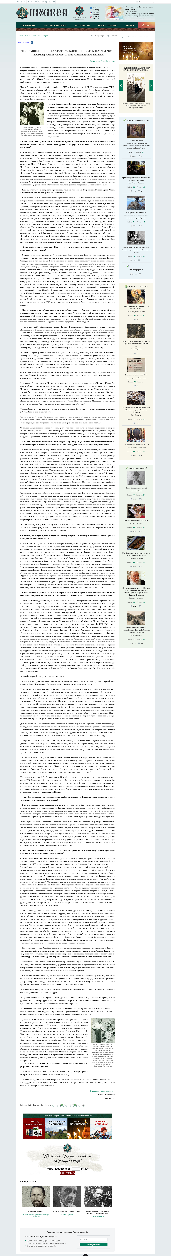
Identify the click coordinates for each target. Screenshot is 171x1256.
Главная (20, 36)
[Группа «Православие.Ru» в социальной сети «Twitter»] (28, 2)
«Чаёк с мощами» (136, 140)
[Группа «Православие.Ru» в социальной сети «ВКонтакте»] (17, 2)
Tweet (19, 42)
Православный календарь (79, 18)
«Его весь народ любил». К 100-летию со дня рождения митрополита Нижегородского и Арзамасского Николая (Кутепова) (136, 591)
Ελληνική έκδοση (96, 9)
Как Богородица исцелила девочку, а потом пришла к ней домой (136, 554)
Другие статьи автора (138, 120)
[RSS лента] (50, 2)
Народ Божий (36, 36)
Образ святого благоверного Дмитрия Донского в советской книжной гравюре (136, 343)
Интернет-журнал (82, 25)
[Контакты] (53, 2)
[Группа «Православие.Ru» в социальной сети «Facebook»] (25, 2)
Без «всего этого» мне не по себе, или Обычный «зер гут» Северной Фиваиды (136, 409)
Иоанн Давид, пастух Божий (136, 488)
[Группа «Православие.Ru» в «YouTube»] (35, 2)
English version (96, 17)
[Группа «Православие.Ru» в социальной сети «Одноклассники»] (21, 2)
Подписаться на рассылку (146, 2)
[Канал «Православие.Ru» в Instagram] (46, 2)
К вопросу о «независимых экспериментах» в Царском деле (136, 213)
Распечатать (113, 36)
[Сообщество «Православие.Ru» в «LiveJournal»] (32, 2)
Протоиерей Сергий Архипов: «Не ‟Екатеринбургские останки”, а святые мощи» (136, 249)
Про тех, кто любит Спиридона (136, 520)
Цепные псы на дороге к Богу (136, 375)
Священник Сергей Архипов (102, 61)
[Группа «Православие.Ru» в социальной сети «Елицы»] (39, 2)
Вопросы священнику (107, 25)
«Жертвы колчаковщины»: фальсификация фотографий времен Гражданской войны (136, 629)
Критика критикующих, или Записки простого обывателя (136, 178)
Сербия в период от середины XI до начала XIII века (136, 307)
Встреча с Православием (55, 25)
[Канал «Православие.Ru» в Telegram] (43, 2)
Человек (27, 36)
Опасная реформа (136, 269)
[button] (112, 19)
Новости (130, 25)
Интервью (45, 36)
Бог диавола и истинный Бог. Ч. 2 (136, 444)
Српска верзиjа (96, 13)
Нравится (26, 42)
